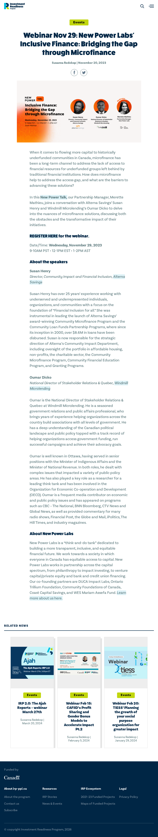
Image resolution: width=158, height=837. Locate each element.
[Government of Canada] (12, 777)
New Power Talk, (53, 197)
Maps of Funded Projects (98, 804)
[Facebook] (74, 72)
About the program (17, 797)
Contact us (11, 804)
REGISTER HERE (44, 236)
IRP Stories (49, 797)
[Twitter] (83, 72)
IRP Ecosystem (91, 788)
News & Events (52, 804)
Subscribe (10, 810)
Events (79, 22)
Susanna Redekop (64, 63)
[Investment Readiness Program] (14, 6)
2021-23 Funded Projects (98, 797)
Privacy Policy (128, 797)
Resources (49, 788)
